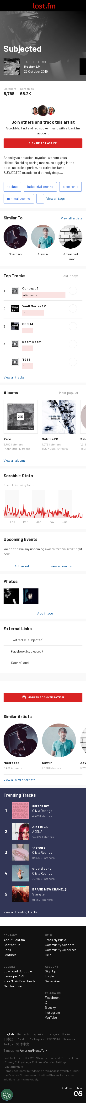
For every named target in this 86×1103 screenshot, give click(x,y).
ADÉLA (37, 831)
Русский (53, 1039)
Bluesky (50, 1007)
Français (53, 1034)
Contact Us (12, 945)
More (80, 290)
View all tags (55, 198)
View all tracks (14, 377)
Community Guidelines (60, 950)
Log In (49, 976)
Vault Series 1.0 (34, 306)
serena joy (40, 806)
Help (48, 955)
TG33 (26, 359)
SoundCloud (20, 663)
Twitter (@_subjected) (27, 640)
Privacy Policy (14, 1062)
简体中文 (23, 1044)
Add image (45, 613)
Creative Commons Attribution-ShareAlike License (41, 1075)
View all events (61, 566)
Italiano (67, 1034)
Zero (7, 439)
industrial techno (40, 187)
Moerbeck (15, 254)
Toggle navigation (5, 5)
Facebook (52, 997)
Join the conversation (46, 697)
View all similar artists (19, 780)
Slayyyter (39, 894)
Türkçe (8, 1044)
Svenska (69, 1039)
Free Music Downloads (19, 981)
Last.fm (44, 5)
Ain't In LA (40, 826)
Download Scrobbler (18, 971)
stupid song (42, 868)
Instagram (52, 1012)
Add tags (40, 199)
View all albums (15, 460)
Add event (22, 566)
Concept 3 (30, 288)
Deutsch (23, 1034)
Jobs (7, 950)
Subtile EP (50, 439)
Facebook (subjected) (27, 651)
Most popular (68, 392)
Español (37, 1034)
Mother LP (32, 66)
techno (12, 187)
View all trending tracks (21, 912)
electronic (70, 187)
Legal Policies (33, 1062)
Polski (21, 1039)
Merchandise (13, 986)
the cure (38, 847)
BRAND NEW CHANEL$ (49, 889)
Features (10, 955)
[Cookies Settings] (7, 1095)
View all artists (71, 218)
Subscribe (52, 981)
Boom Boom (32, 342)
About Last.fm (14, 940)
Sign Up (50, 971)
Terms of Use (70, 1058)
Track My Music (55, 940)
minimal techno (18, 198)
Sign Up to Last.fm (43, 143)
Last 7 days (69, 276)
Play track (73, 290)
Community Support (59, 945)
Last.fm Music (14, 1066)
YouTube (51, 1017)
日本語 (9, 1039)
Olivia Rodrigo (42, 811)
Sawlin (43, 254)
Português (36, 1039)
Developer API (14, 976)
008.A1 (27, 324)
